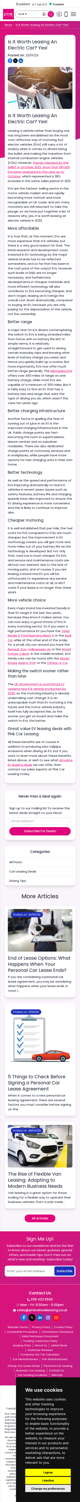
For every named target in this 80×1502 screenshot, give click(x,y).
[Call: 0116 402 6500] (66, 14)
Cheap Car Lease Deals (24, 1366)
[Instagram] (48, 1317)
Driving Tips (17, 881)
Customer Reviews (40, 1350)
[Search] (51, 14)
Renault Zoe (17, 649)
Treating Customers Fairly (40, 1341)
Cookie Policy (63, 1327)
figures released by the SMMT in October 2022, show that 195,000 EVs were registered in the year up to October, (39, 170)
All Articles (40, 1218)
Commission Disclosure (57, 1332)
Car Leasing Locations (32, 1375)
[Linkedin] (40, 1317)
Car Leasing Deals (22, 871)
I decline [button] (48, 1480)
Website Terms (18, 1327)
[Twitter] (32, 1317)
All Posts (15, 862)
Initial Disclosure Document (40, 1336)
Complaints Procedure (22, 1332)
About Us (41, 1345)
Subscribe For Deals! (40, 831)
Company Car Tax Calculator (40, 1354)
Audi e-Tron (27, 663)
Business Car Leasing (30, 1370)
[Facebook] (23, 1317)
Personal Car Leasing (58, 1366)
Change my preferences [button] (48, 1488)
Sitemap (57, 1375)
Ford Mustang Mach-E (37, 635)
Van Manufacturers (54, 1359)
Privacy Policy (41, 1327)
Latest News (59, 1345)
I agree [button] (48, 1472)
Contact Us (56, 1370)
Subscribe (64, 1271)
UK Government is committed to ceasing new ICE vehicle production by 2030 (37, 688)
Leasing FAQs (22, 1345)
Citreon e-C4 (57, 663)
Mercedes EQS (61, 371)
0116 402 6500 (42, 1299)
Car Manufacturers (25, 1359)
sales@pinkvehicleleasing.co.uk (42, 1310)
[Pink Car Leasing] (8, 14)
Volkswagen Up (39, 649)
